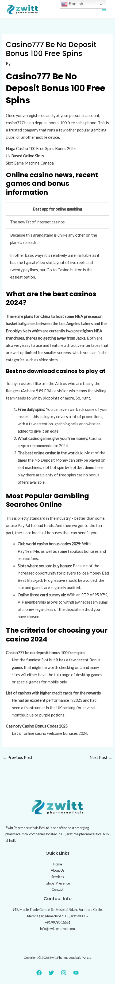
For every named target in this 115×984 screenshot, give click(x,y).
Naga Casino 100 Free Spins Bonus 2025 (41, 148)
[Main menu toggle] (104, 9)
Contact (57, 889)
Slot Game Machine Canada (30, 163)
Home (57, 864)
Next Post (101, 757)
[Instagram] (63, 972)
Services (57, 877)
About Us (57, 870)
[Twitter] (51, 972)
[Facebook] (39, 972)
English (75, 4)
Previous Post (17, 757)
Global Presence (57, 883)
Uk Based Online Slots (25, 156)
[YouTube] (76, 972)
